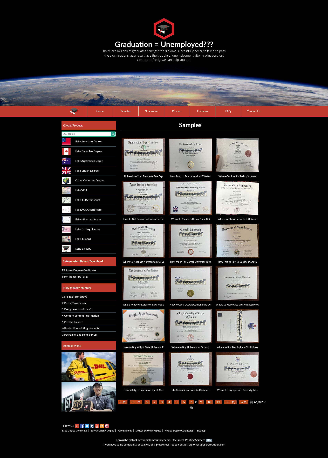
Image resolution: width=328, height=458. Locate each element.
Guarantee (151, 111)
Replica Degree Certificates (179, 431)
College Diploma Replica (148, 431)
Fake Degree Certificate (74, 431)
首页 (123, 402)
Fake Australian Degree (89, 161)
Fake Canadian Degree (88, 151)
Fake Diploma (125, 431)
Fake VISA (81, 190)
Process (177, 111)
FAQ (228, 111)
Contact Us (254, 111)
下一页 (230, 402)
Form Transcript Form (75, 276)
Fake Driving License (87, 229)
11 (218, 402)
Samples (126, 111)
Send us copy (83, 248)
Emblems (202, 111)
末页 (244, 402)
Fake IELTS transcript (87, 200)
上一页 (136, 402)
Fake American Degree (88, 141)
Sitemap (201, 431)
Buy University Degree (102, 431)
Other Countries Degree (89, 180)
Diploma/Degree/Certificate (79, 270)
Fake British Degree (87, 170)
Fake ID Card (83, 239)
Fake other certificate (88, 219)
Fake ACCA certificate (88, 209)
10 (209, 402)
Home (100, 111)
